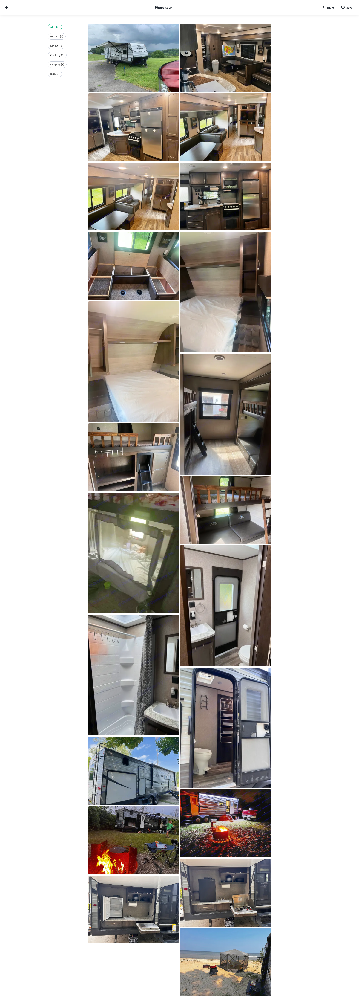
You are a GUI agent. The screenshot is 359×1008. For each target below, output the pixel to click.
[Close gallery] (6, 7)
